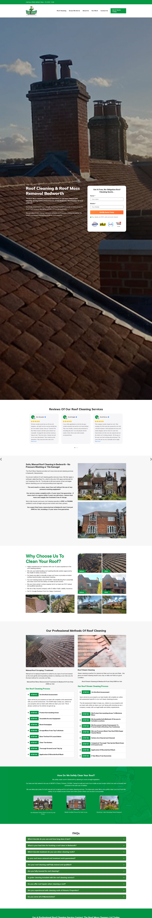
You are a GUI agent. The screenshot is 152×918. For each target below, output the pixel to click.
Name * (92, 196)
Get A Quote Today (116, 10)
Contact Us (104, 11)
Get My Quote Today (107, 212)
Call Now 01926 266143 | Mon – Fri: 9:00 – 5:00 (40, 2)
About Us (86, 11)
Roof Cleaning (61, 11)
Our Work (94, 11)
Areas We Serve (74, 11)
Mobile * (93, 203)
